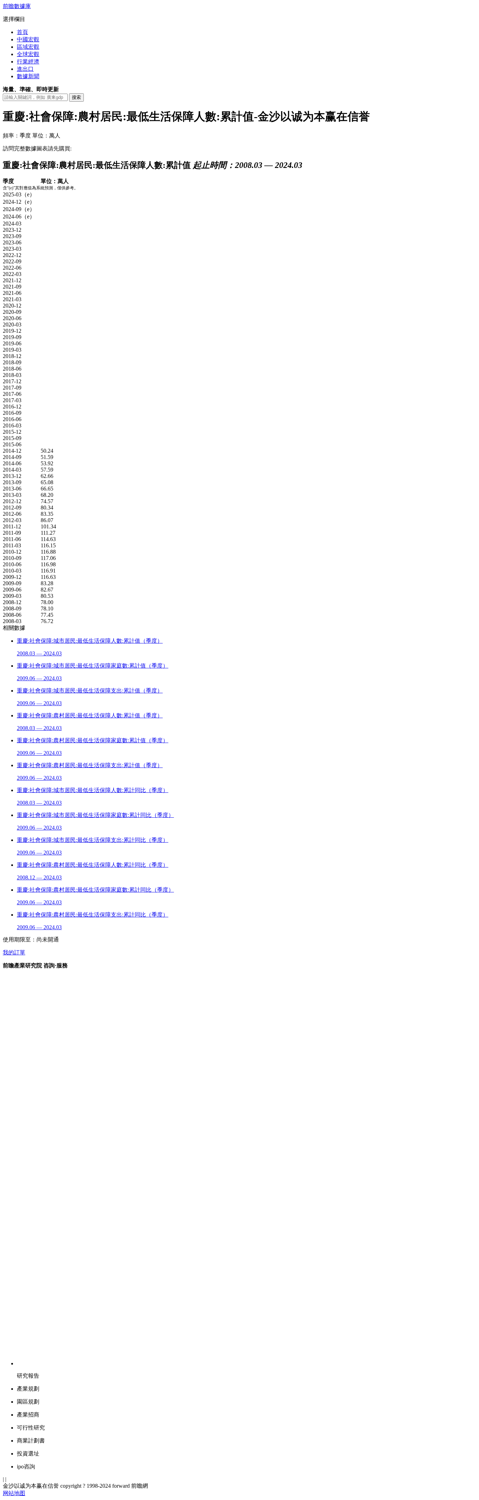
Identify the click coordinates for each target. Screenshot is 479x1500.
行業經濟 (28, 62)
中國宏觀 (28, 39)
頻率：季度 (17, 135)
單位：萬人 (46, 135)
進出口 (25, 69)
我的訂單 (14, 952)
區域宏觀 (28, 47)
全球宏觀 (28, 54)
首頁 (22, 32)
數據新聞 (28, 76)
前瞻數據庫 (17, 6)
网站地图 (14, 1493)
